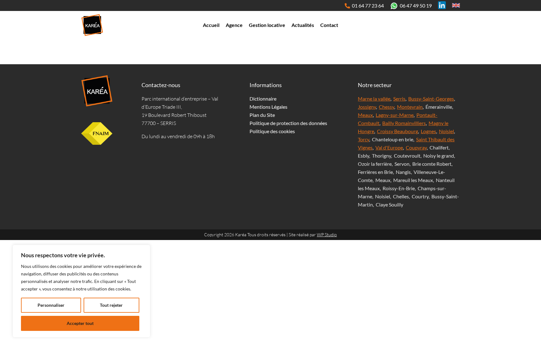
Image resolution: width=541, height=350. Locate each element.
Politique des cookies (272, 131)
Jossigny (367, 107)
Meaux (365, 115)
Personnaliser (51, 305)
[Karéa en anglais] (456, 5)
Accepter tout (80, 323)
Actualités (302, 25)
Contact (329, 25)
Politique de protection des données (288, 123)
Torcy (363, 139)
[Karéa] (96, 91)
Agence (234, 25)
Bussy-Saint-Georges (431, 99)
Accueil (211, 25)
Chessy (386, 107)
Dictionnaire (263, 99)
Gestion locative (267, 25)
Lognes (428, 131)
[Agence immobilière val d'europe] (92, 25)
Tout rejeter (111, 305)
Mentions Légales (268, 107)
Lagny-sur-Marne (395, 115)
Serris (399, 99)
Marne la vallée (374, 99)
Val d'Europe (389, 147)
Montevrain (410, 107)
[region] (81, 291)
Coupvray (416, 147)
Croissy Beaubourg (397, 131)
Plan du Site (262, 115)
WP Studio (327, 234)
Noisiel (446, 131)
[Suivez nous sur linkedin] (442, 5)
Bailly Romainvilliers (404, 123)
